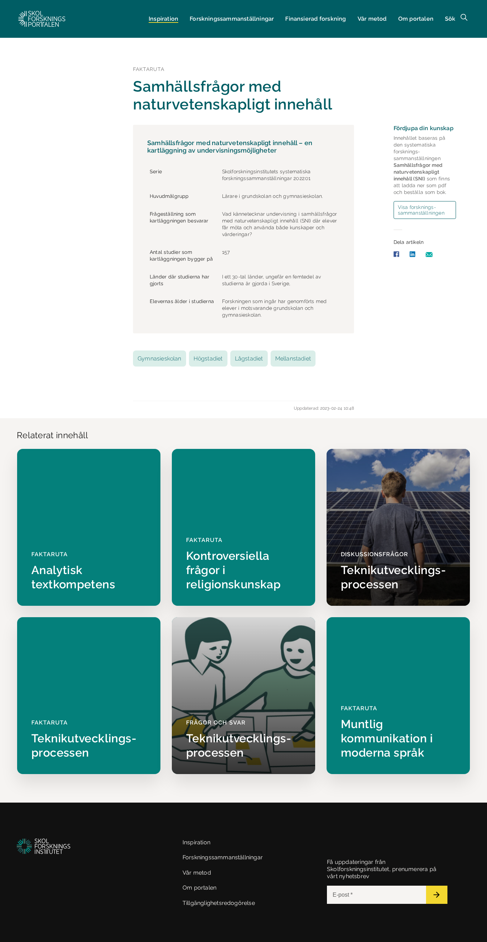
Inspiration (163, 18)
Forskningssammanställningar (223, 857)
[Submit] (436, 895)
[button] (42, 19)
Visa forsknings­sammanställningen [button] (421, 210)
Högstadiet (208, 358)
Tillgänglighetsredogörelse (219, 903)
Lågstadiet (249, 358)
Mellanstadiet (293, 358)
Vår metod (372, 18)
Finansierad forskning (315, 18)
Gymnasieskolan (159, 358)
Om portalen (416, 18)
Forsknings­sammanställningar (232, 18)
